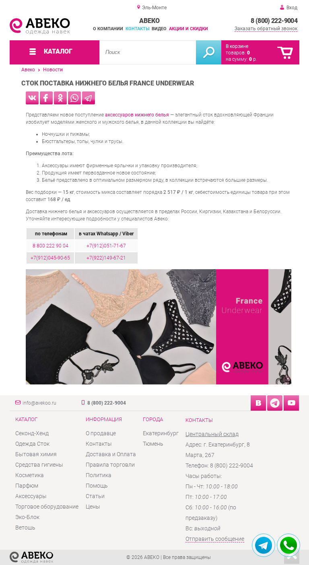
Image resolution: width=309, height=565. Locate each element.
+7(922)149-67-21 (106, 258)
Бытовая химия (36, 454)
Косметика (29, 475)
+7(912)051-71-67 (106, 246)
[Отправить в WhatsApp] (74, 97)
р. (253, 59)
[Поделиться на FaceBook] (46, 97)
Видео (159, 28)
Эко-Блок (27, 517)
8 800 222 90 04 (50, 246)
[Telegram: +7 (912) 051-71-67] (263, 545)
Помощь (97, 485)
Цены (93, 506)
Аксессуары (31, 496)
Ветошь (25, 527)
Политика (98, 475)
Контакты (138, 28)
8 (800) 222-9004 (274, 21)
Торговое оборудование (46, 506)
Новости (53, 70)
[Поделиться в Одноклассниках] (60, 97)
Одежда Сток (32, 443)
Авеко (28, 70)
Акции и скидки (188, 28)
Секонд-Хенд (32, 433)
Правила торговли (110, 464)
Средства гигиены (39, 464)
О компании (108, 28)
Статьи (95, 496)
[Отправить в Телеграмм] (88, 97)
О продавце (101, 433)
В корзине (237, 46)
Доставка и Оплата (111, 454)
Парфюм (26, 485)
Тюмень (153, 443)
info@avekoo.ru (39, 403)
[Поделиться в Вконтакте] (32, 97)
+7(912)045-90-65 (50, 258)
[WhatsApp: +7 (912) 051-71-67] (288, 545)
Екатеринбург (161, 433)
